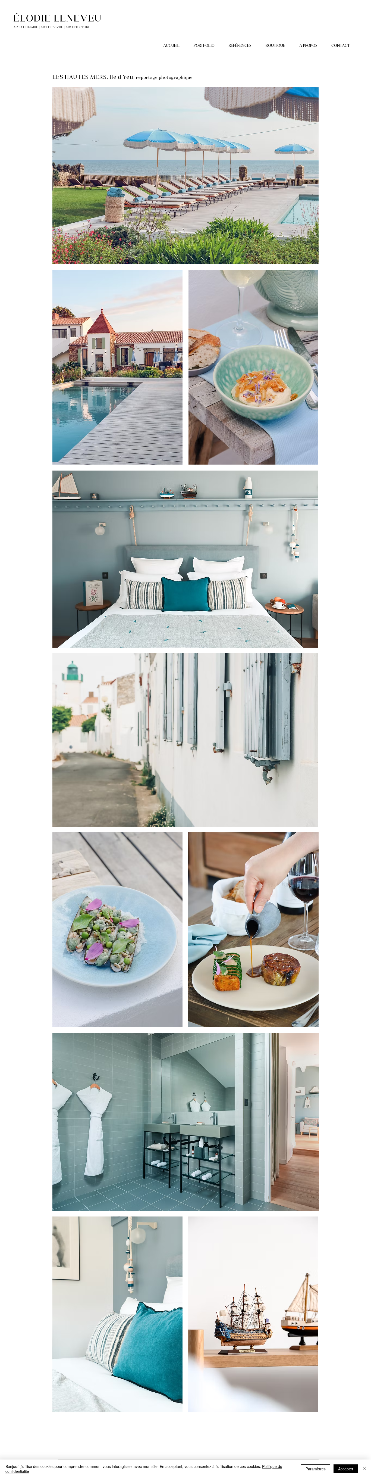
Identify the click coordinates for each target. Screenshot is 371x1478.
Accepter (345, 1468)
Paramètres (316, 1468)
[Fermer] (364, 1469)
